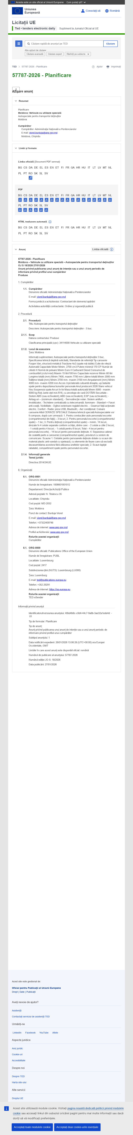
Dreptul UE (17, 1098)
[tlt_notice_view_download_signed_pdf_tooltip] (30, 178)
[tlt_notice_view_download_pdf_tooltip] (20, 200)
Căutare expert (55, 54)
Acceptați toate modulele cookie (32, 1127)
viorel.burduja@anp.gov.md (43, 132)
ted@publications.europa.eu (51, 580)
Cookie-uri (17, 1054)
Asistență (16, 1010)
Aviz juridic (17, 1048)
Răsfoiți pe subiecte (76, 54)
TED (14, 66)
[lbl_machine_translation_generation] (49, 221)
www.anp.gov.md (58, 527)
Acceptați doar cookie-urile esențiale (77, 1127)
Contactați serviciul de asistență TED (31, 1016)
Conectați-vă (93, 10)
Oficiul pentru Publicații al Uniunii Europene (36, 988)
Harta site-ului (19, 1082)
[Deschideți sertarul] (16, 90)
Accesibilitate (18, 1060)
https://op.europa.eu (59, 589)
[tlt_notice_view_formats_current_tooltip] (111, 249)
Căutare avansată (35, 54)
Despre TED (18, 1076)
